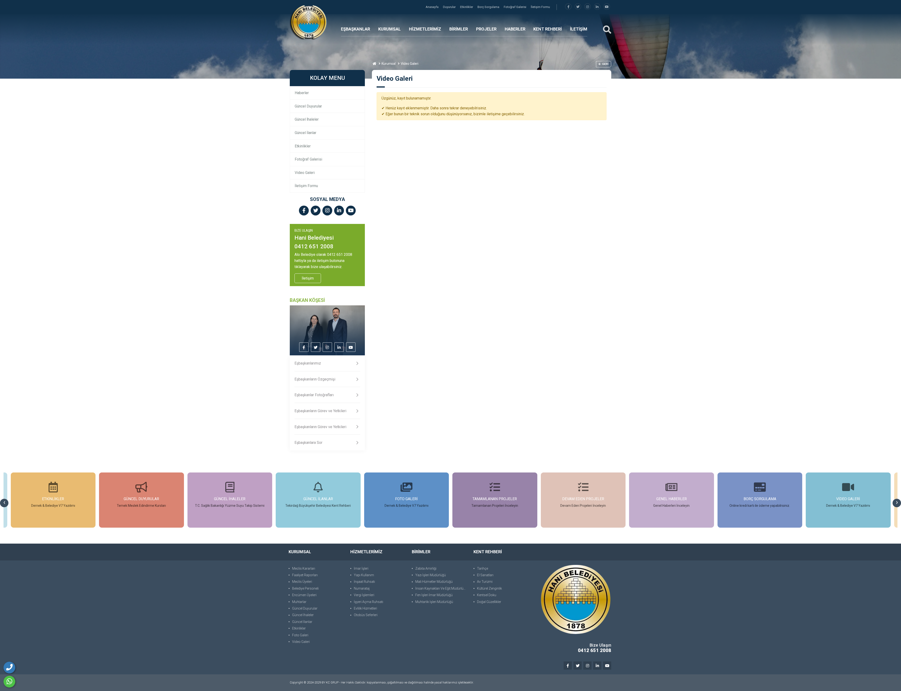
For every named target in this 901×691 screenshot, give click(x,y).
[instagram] (587, 7)
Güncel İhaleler (307, 119)
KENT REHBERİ (547, 29)
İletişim (308, 278)
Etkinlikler (467, 7)
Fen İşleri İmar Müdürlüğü (434, 595)
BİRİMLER (458, 29)
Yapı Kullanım (364, 575)
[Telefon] (9, 667)
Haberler (302, 93)
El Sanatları (485, 575)
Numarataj (362, 588)
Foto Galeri (300, 635)
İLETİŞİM (578, 29)
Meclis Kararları (303, 568)
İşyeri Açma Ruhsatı (368, 602)
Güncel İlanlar (305, 133)
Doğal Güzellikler (489, 602)
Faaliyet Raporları (305, 575)
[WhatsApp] (9, 681)
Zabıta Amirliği (425, 568)
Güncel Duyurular (308, 106)
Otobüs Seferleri (366, 615)
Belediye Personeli (305, 588)
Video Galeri (305, 172)
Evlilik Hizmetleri (365, 608)
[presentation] (4, 503)
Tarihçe (482, 568)
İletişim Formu (540, 7)
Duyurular (449, 7)
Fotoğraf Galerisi (515, 7)
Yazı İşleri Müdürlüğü (430, 575)
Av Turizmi (484, 582)
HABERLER (515, 29)
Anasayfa (432, 7)
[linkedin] (597, 7)
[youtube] (606, 7)
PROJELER (486, 29)
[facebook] (568, 7)
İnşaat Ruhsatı (364, 582)
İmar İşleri (361, 568)
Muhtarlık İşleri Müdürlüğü (434, 602)
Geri (605, 64)
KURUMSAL (389, 29)
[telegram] (578, 7)
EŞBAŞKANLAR (355, 29)
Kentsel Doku (486, 595)
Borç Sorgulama (488, 7)
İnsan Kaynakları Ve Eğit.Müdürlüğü (441, 588)
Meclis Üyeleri (302, 582)
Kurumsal (389, 63)
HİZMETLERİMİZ (425, 29)
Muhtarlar (299, 602)
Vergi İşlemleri (364, 595)
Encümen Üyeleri (304, 595)
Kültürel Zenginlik (489, 588)
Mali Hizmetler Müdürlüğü (434, 582)
